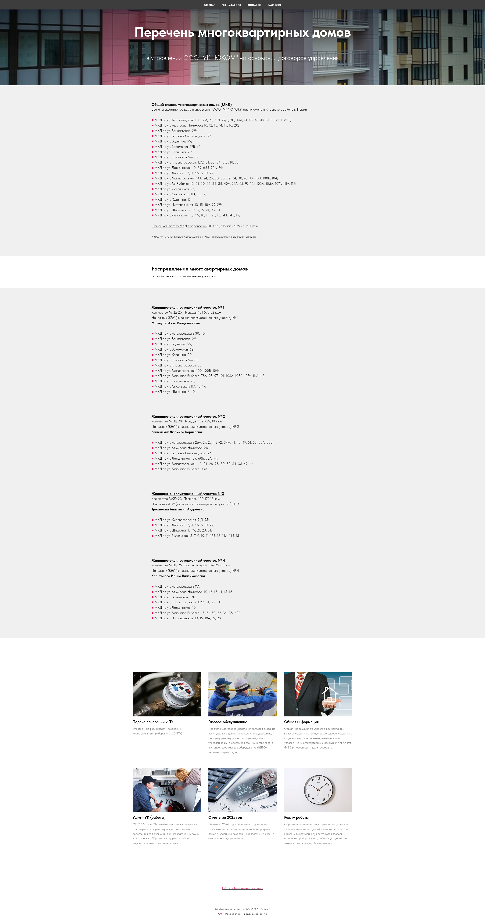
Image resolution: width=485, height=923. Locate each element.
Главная (209, 5)
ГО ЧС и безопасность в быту (242, 887)
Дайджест (274, 5)
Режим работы (231, 5)
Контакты (254, 5)
